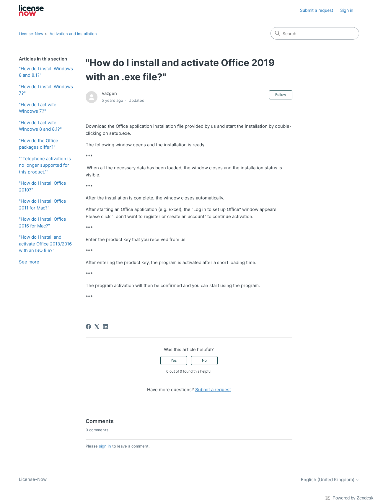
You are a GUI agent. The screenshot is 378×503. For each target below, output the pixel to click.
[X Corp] (97, 326)
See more (29, 262)
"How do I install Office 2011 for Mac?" (42, 204)
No (204, 360)
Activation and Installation (73, 33)
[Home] (31, 10)
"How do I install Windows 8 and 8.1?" (46, 72)
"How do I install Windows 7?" (46, 90)
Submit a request (316, 10)
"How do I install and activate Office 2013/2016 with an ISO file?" (45, 243)
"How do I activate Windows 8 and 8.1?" (40, 126)
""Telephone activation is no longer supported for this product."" (45, 165)
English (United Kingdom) (328, 479)
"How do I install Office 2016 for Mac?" (42, 222)
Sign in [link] (346, 10)
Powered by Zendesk (353, 497)
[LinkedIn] (105, 326)
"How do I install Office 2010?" (42, 186)
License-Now (31, 33)
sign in (105, 446)
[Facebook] (88, 326)
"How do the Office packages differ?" (38, 144)
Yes (174, 360)
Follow (280, 94)
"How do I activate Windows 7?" (37, 108)
